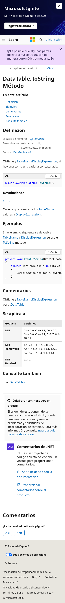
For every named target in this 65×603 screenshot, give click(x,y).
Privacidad (9, 582)
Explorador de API (23, 68)
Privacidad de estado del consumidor (25, 587)
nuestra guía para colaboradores (31, 432)
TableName (24, 161)
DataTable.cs (21, 152)
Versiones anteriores (15, 577)
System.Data (37, 138)
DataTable (17, 304)
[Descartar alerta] (59, 6)
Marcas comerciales (39, 592)
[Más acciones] (59, 68)
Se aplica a (12, 116)
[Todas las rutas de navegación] (6, 68)
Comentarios (13, 111)
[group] (32, 269)
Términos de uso (13, 592)
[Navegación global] (3, 39)
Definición (12, 102)
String (7, 201)
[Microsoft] (32, 39)
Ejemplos (11, 106)
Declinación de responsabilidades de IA (27, 572)
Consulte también (16, 121)
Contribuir (51, 577)
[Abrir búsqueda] (40, 39)
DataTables (17, 382)
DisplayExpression (44, 161)
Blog (35, 577)
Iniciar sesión (54, 39)
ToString (8, 243)
